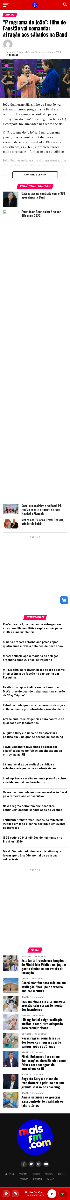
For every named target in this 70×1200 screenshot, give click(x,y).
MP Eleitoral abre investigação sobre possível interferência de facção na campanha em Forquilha (34, 673)
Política (49, 1174)
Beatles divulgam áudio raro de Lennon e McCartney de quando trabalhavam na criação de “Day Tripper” (34, 691)
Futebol (36, 1174)
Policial (23, 1174)
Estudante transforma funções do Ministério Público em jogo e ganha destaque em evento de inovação (34, 824)
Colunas (24, 1179)
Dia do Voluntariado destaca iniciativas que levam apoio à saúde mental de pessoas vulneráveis (32, 855)
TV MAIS (50, 1179)
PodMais (37, 1179)
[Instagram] (15, 1193)
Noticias (9, 1174)
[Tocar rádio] (51, 1193)
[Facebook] (6, 1193)
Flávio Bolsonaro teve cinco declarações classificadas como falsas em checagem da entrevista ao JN (32, 750)
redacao (13, 55)
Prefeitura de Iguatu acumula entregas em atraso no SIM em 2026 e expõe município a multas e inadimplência (32, 628)
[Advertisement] (35, 574)
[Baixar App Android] (62, 1193)
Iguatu (61, 1174)
